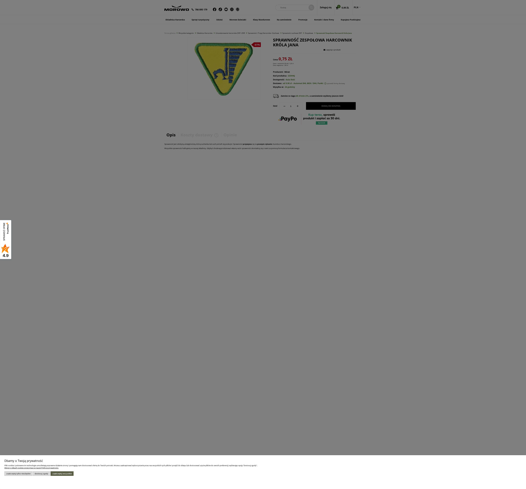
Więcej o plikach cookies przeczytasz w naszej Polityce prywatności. (31, 468)
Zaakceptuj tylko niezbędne (18, 473)
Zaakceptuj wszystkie (62, 473)
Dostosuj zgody (41, 473)
